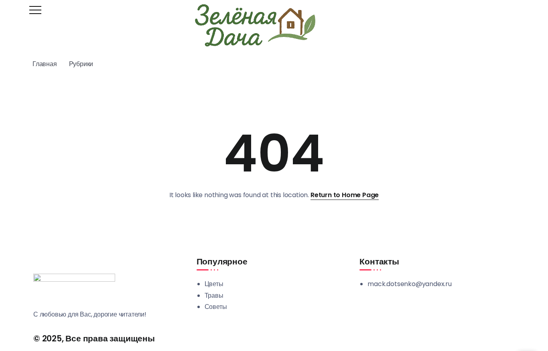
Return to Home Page (345, 195)
